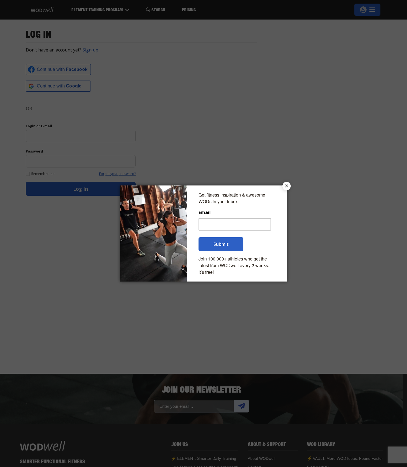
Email (205, 212)
